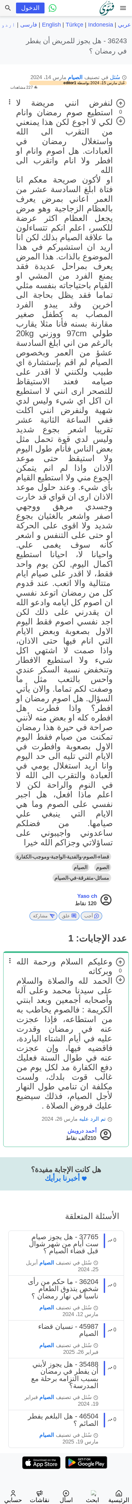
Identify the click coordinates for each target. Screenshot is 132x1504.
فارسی (28, 24)
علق (66, 915)
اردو (8, 24)
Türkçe (74, 24)
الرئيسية (118, 1500)
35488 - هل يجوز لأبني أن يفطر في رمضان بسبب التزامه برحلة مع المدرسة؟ (64, 1375)
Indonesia (100, 24)
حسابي (13, 1500)
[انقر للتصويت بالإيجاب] (120, 103)
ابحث (92, 1500)
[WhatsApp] (53, 8)
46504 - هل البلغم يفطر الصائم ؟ (63, 1419)
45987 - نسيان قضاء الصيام (68, 1329)
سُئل (115, 77)
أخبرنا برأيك (62, 1178)
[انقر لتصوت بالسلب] (120, 121)
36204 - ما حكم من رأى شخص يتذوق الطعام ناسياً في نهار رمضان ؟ (63, 1289)
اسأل (66, 1500)
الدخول (30, 7)
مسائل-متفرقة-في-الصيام (81, 878)
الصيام (75, 77)
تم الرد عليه (92, 1119)
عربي (124, 24)
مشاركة (40, 915)
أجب (88, 915)
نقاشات (39, 1500)
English (51, 24)
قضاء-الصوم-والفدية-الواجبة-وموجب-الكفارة (62, 856)
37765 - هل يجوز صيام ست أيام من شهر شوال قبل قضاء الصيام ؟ (63, 1244)
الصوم (102, 867)
